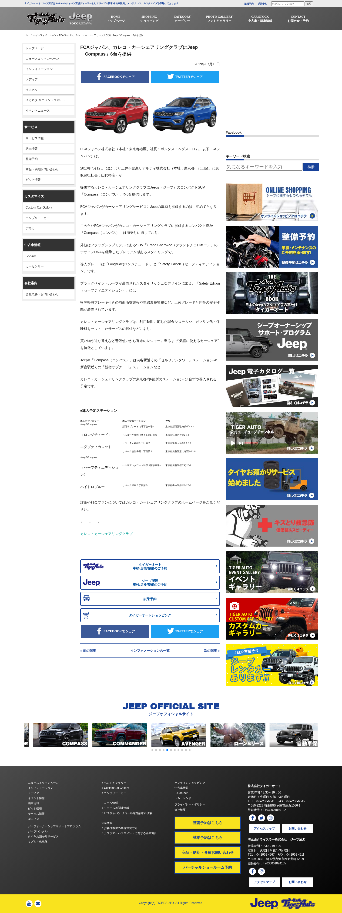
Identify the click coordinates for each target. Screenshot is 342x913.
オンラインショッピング (189, 782)
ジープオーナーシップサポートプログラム (54, 826)
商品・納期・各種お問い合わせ (208, 852)
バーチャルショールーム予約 (208, 867)
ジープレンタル (37, 831)
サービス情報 (35, 138)
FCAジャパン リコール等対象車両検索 (127, 813)
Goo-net (31, 256)
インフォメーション (45, 35)
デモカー (32, 228)
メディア (32, 79)
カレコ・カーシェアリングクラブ (106, 534)
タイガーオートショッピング (150, 615)
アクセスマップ (264, 828)
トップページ (35, 48)
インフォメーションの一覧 (150, 650)
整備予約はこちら (208, 823)
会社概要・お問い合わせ (42, 294)
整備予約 (249, 3)
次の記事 (210, 650)
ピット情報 (33, 179)
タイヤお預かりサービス (43, 836)
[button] (152, 750)
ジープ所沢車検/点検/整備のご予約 (150, 583)
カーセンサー (35, 266)
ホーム (29, 35)
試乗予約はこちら (208, 838)
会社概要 (180, 809)
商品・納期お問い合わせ (42, 169)
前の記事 (89, 650)
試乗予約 (262, 3)
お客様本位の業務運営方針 (120, 828)
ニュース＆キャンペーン (42, 58)
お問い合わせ (297, 828)
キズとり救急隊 (37, 841)
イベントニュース (38, 110)
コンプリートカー (38, 218)
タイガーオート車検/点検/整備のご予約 (150, 566)
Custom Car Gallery (39, 207)
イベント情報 (36, 798)
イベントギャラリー (113, 782)
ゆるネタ (32, 90)
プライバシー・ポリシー (189, 804)
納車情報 (32, 148)
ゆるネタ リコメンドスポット (46, 100)
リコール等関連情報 (116, 808)
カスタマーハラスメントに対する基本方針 (130, 833)
